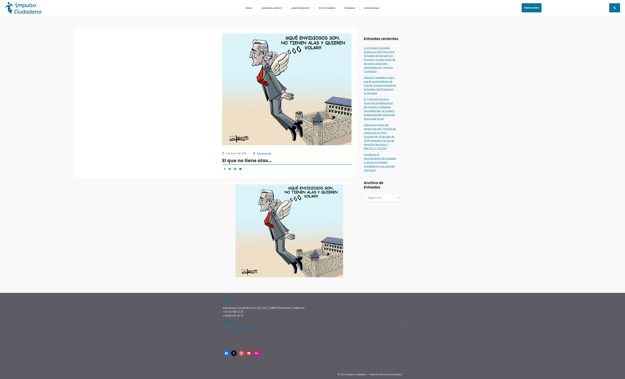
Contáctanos (371, 7)
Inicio (249, 7)
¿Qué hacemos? (300, 7)
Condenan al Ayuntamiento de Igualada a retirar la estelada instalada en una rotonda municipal (380, 162)
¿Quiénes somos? (271, 7)
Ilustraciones (264, 153)
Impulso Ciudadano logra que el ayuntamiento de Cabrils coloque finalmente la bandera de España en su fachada (380, 85)
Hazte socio (531, 7)
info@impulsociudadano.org (240, 330)
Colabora (349, 7)
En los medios (327, 7)
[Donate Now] (614, 7)
